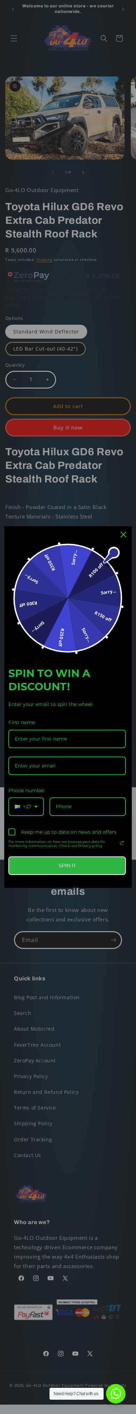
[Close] (123, 534)
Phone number (26, 790)
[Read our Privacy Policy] (122, 843)
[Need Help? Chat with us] (116, 1394)
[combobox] (26, 806)
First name (21, 722)
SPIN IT (67, 865)
